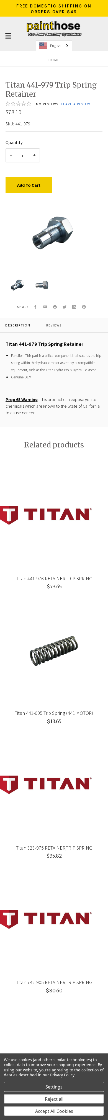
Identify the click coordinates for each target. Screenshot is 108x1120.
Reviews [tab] (54, 325)
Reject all (54, 1099)
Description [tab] (17, 325)
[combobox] (54, 45)
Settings (54, 1087)
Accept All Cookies (54, 1111)
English (55, 45)
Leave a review (75, 104)
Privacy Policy (62, 1074)
